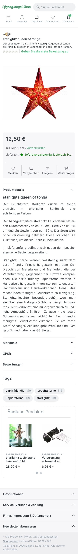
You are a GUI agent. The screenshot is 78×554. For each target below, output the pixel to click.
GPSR (7, 353)
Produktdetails (13, 190)
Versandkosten (36, 147)
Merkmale (10, 343)
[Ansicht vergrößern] (39, 92)
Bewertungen (12, 364)
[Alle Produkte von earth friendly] (7, 34)
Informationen (13, 494)
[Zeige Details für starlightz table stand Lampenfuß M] (21, 435)
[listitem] (39, 92)
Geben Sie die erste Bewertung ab (44, 51)
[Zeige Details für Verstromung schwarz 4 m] (57, 435)
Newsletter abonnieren (19, 526)
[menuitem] (18, 391)
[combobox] (54, 7)
